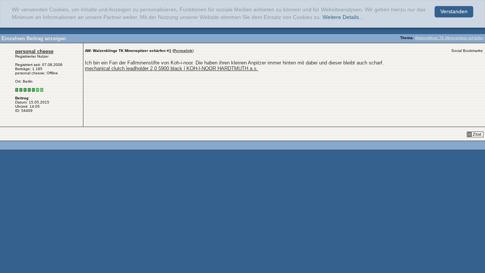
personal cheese (34, 51)
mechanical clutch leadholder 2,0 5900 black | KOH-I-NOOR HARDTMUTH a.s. (171, 68)
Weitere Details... (342, 17)
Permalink (183, 51)
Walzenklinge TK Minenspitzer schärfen (449, 38)
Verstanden (454, 11)
